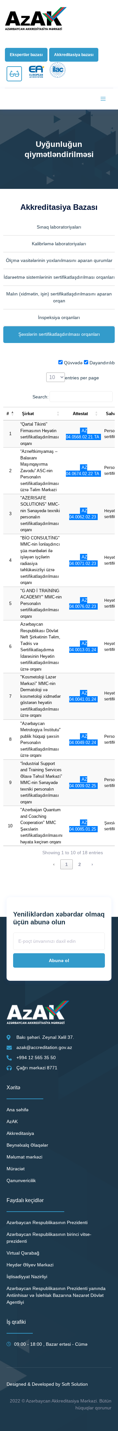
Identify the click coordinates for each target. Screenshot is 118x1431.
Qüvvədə (73, 362)
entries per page (82, 377)
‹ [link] (54, 864)
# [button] (8, 413)
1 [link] (66, 864)
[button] (26, 55)
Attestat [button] (80, 413)
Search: (40, 396)
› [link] (92, 864)
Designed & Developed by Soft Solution (47, 1384)
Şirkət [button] (28, 413)
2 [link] (79, 864)
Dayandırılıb (101, 362)
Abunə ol (59, 960)
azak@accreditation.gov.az (44, 1047)
